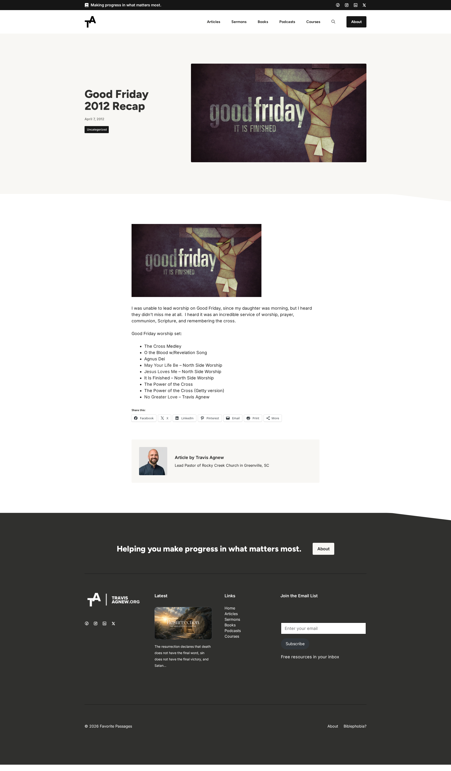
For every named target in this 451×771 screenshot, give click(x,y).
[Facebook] (338, 5)
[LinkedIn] (356, 5)
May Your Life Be (161, 365)
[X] (364, 5)
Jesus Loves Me (160, 371)
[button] (333, 22)
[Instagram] (347, 5)
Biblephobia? (355, 726)
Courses (313, 21)
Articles (213, 21)
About (356, 21)
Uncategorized (97, 129)
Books (263, 21)
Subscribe (295, 643)
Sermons (238, 21)
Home (230, 608)
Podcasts (287, 21)
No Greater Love (161, 396)
